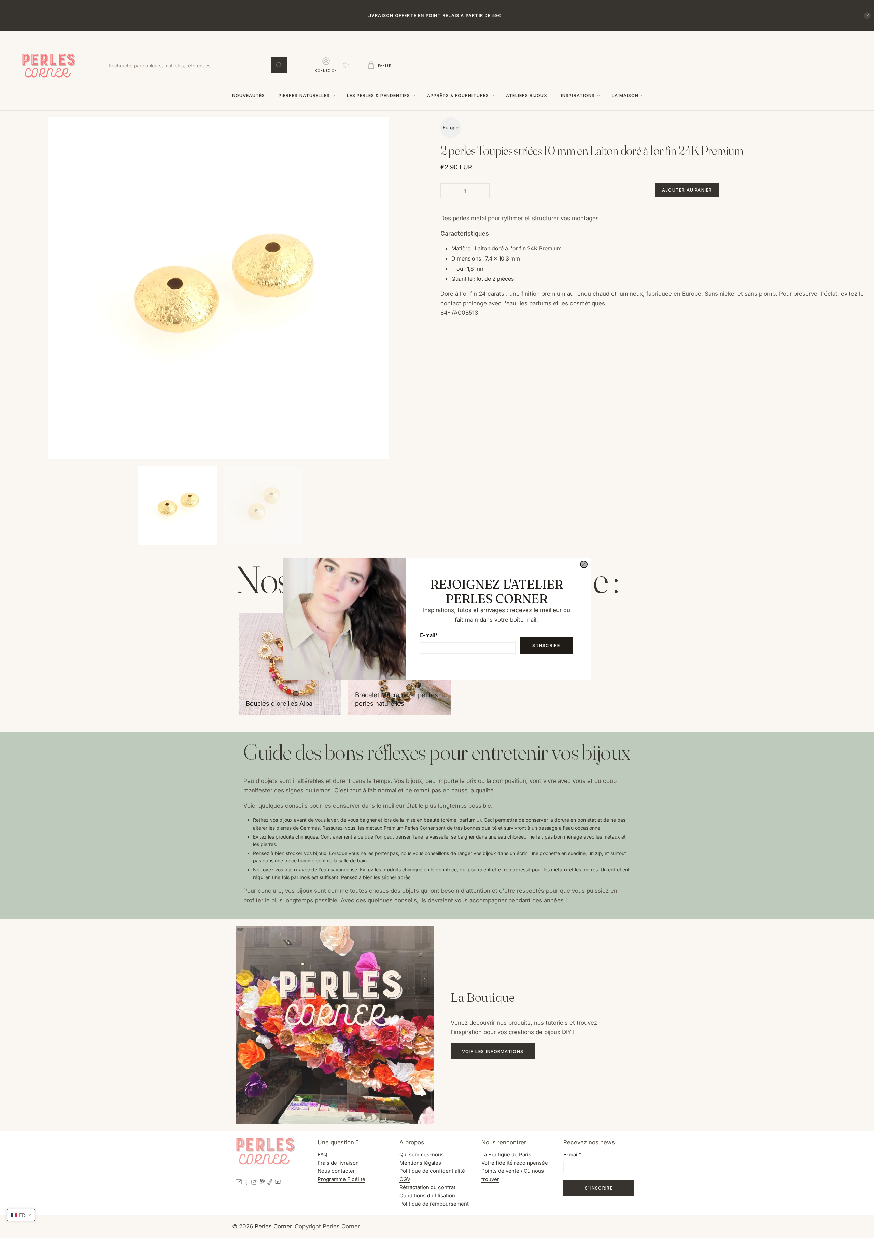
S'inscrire (546, 645)
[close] (583, 564)
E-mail (429, 635)
